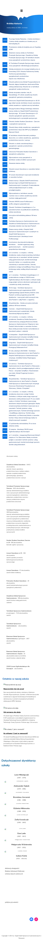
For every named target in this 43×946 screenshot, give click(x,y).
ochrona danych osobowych (14, 874)
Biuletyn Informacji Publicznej (14, 871)
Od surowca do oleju (12, 712)
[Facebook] (31, 919)
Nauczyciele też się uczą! (14, 689)
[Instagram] (36, 919)
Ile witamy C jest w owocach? (16, 733)
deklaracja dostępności (12, 868)
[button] (22, 11)
